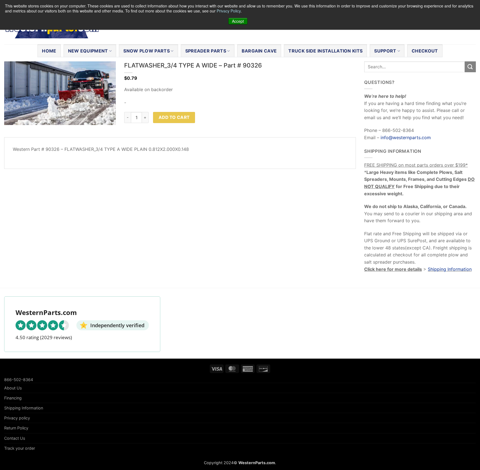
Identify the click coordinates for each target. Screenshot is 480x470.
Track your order (19, 448)
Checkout (425, 51)
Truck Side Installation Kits (325, 51)
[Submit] (470, 66)
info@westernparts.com (406, 137)
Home (49, 51)
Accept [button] (238, 21)
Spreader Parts (205, 51)
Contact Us (14, 438)
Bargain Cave (259, 51)
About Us (13, 388)
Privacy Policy (229, 11)
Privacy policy (17, 418)
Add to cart (174, 117)
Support (385, 51)
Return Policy (16, 428)
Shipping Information (450, 269)
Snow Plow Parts (146, 51)
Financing (13, 398)
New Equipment (88, 51)
